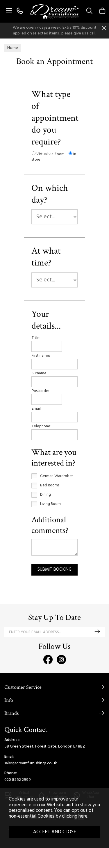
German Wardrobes (56, 476)
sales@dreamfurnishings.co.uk (30, 763)
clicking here (74, 816)
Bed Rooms (49, 485)
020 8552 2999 (17, 779)
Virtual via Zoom (50, 154)
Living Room (50, 504)
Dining (45, 495)
